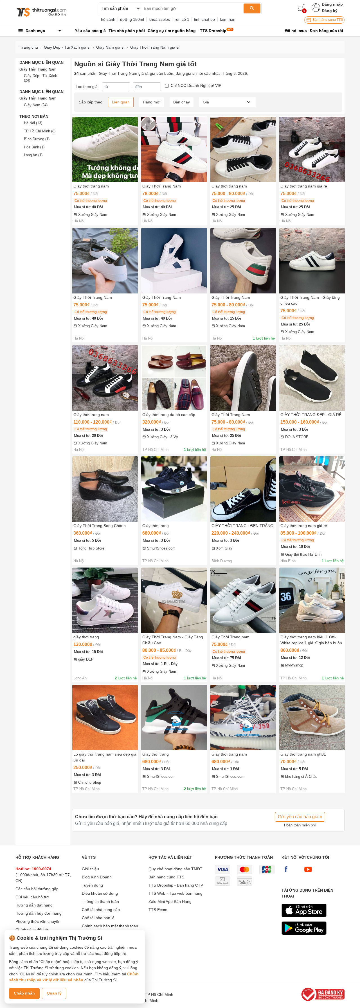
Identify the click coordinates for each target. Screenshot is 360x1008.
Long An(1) (33, 155)
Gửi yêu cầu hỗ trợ (32, 897)
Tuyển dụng (92, 885)
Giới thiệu (90, 869)
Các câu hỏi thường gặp (36, 889)
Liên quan (121, 102)
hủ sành (108, 19)
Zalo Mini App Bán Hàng (170, 901)
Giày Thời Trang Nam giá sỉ (154, 47)
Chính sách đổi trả (31, 929)
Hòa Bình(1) (34, 147)
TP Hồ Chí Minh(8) (39, 131)
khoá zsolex (159, 19)
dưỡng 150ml (132, 19)
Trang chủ (29, 47)
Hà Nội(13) (33, 123)
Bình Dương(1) (37, 139)
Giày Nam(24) (36, 105)
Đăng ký (330, 10)
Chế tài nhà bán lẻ (98, 918)
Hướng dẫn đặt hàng (34, 905)
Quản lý (54, 993)
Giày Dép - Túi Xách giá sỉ (67, 47)
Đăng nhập (332, 4)
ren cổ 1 (182, 19)
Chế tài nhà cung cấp (101, 909)
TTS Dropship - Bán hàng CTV (175, 885)
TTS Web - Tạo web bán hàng (175, 893)
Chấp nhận (24, 993)
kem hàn (227, 19)
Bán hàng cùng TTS (327, 20)
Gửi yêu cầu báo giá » (300, 816)
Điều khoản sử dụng (100, 893)
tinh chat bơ (204, 19)
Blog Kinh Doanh (97, 877)
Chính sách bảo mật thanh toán (110, 926)
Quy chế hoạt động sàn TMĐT (175, 869)
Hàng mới (151, 102)
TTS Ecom (157, 909)
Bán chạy (181, 102)
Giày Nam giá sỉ (110, 47)
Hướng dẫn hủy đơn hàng (38, 913)
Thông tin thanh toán (100, 901)
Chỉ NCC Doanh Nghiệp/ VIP (196, 85)
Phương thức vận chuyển (37, 921)
